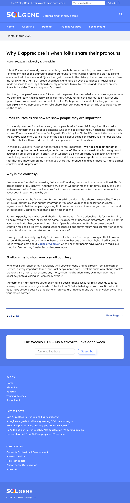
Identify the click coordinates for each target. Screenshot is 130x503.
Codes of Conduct (49, 243)
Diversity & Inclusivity (42, 61)
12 (17, 315)
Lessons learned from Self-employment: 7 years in (35, 434)
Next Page (115, 315)
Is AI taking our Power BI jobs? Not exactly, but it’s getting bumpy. (45, 430)
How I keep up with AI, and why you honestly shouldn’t (38, 425)
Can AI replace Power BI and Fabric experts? (32, 417)
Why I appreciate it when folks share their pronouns (63, 53)
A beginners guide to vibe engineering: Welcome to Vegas (39, 421)
